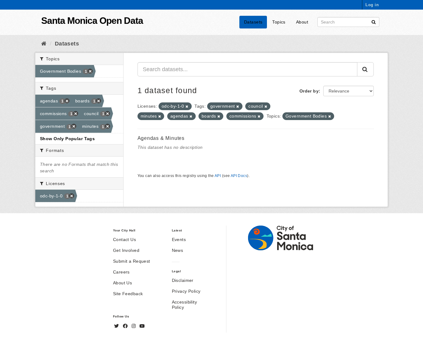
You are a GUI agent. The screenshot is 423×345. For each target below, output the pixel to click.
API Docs (239, 176)
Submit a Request (131, 261)
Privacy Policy (186, 291)
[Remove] (186, 106)
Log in (372, 4)
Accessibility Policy (184, 305)
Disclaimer (183, 280)
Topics (279, 21)
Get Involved (126, 250)
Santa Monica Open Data (92, 20)
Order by (309, 90)
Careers (121, 272)
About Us (122, 282)
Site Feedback (128, 293)
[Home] (43, 44)
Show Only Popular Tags (67, 138)
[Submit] (373, 21)
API (218, 176)
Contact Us (124, 239)
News (177, 250)
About (302, 21)
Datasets (253, 21)
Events (179, 239)
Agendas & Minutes (161, 138)
